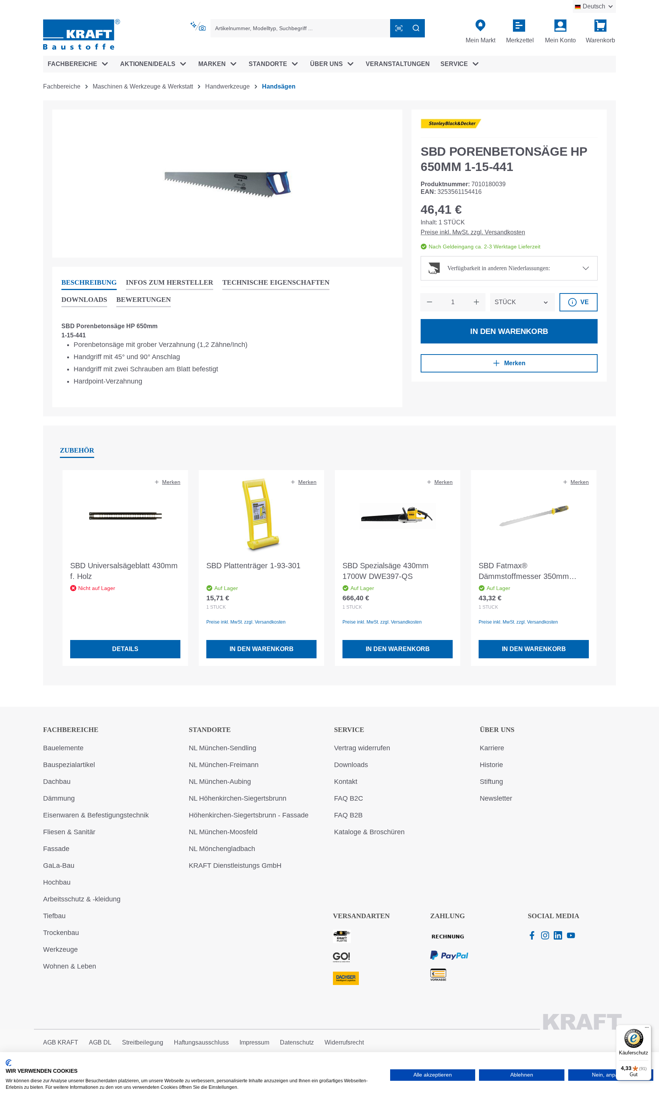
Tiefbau (54, 916)
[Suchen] (416, 28)
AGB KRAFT (60, 1042)
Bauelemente (63, 748)
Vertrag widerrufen (362, 748)
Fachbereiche (70, 729)
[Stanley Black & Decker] (451, 124)
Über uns (497, 729)
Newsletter (496, 798)
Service (349, 729)
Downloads (351, 765)
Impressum (254, 1042)
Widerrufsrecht (344, 1042)
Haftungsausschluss (201, 1042)
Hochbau (57, 882)
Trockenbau (61, 933)
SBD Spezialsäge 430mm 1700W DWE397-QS (385, 570)
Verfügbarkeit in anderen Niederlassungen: (498, 268)
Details (125, 649)
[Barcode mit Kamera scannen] (399, 28)
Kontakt (345, 781)
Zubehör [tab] (77, 450)
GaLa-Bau (58, 865)
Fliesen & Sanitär (69, 832)
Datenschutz (297, 1042)
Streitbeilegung (142, 1042)
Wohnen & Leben (69, 966)
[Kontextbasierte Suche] (198, 26)
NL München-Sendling (222, 748)
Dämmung (59, 798)
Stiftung (491, 781)
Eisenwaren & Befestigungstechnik (96, 815)
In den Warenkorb (509, 331)
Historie (491, 765)
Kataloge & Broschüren (369, 832)
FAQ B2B (348, 815)
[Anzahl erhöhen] (476, 302)
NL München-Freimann (224, 765)
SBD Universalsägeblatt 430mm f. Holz (124, 570)
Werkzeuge (60, 949)
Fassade (56, 849)
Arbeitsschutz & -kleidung (82, 899)
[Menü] (646, 1029)
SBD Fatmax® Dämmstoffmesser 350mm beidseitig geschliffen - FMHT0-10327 (531, 571)
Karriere (492, 748)
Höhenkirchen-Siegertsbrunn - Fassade (249, 815)
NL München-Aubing (220, 781)
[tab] (89, 283)
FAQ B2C (348, 798)
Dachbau (57, 781)
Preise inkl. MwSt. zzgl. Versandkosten (473, 232)
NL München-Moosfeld (223, 832)
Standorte (210, 729)
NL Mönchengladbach (222, 849)
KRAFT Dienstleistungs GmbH (235, 865)
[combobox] (301, 28)
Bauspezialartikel (69, 765)
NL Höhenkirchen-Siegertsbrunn (237, 798)
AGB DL (100, 1042)
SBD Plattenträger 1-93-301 (253, 565)
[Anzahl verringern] (429, 302)
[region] (227, 183)
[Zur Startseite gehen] (81, 34)
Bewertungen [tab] (143, 299)
